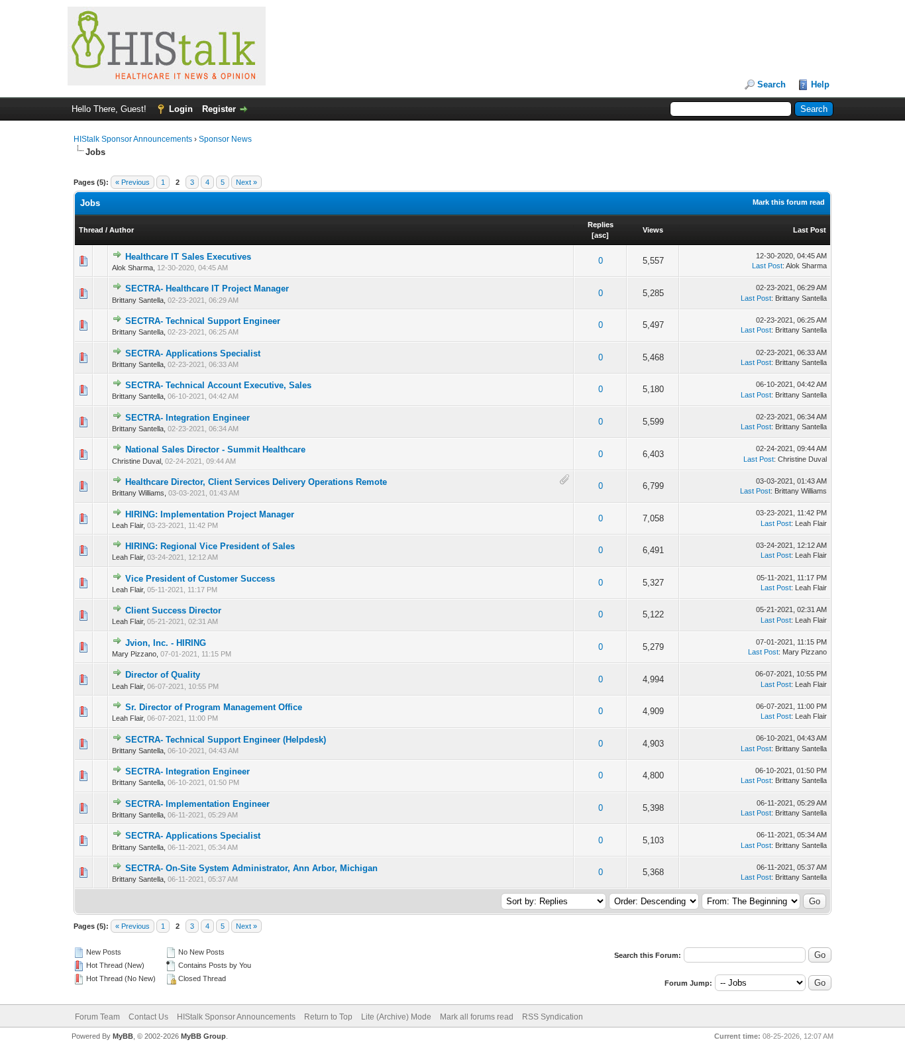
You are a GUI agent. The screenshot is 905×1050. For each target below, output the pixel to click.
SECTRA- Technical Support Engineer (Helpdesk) (225, 740)
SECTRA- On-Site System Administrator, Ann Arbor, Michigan (251, 868)
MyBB (123, 1036)
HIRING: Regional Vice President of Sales (210, 546)
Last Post (809, 230)
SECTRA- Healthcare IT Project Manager (207, 288)
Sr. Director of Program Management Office (213, 707)
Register (219, 109)
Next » (246, 182)
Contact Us (148, 1017)
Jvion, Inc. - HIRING (165, 643)
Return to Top (328, 1017)
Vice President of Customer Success (200, 579)
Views (653, 230)
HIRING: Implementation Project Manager (209, 514)
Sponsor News (225, 139)
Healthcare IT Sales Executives (188, 257)
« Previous (132, 182)
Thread (91, 230)
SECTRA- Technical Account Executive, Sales (218, 385)
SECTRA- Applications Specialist (192, 353)
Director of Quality (162, 675)
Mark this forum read (789, 202)
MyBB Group (203, 1036)
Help (820, 84)
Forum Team (97, 1017)
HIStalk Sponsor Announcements (133, 139)
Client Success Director (173, 610)
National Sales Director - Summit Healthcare (215, 449)
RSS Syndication (552, 1017)
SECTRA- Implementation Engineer (197, 804)
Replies (600, 225)
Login (181, 109)
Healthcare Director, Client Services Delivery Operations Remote (256, 482)
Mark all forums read (476, 1017)
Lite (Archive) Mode (396, 1017)
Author (121, 230)
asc (600, 235)
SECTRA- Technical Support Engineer (202, 321)
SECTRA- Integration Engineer (187, 418)
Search (771, 84)
